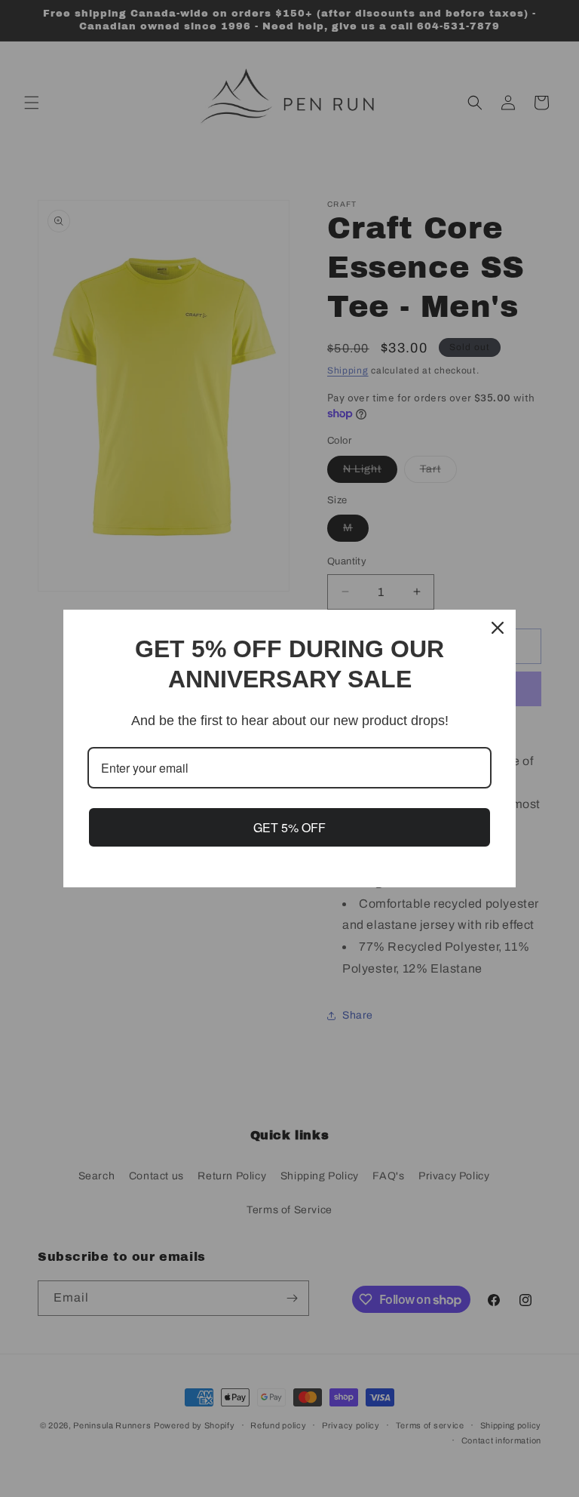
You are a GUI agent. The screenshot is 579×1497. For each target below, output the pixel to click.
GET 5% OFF (289, 827)
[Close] (497, 628)
